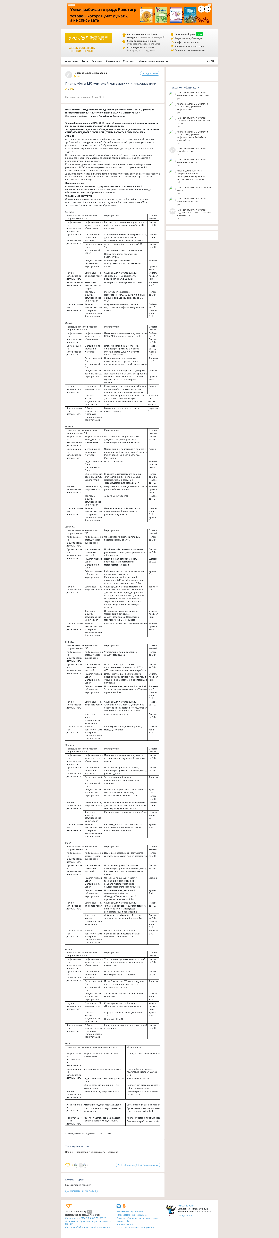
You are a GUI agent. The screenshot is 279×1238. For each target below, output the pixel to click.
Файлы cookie (123, 1221)
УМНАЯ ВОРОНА (186, 1205)
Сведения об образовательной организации (87, 1227)
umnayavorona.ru (186, 1215)
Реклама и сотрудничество (130, 1211)
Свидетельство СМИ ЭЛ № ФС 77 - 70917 (85, 1218)
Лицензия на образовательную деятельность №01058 (88, 1222)
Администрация (125, 1224)
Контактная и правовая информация (135, 1227)
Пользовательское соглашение (132, 1214)
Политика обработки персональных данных (139, 1218)
